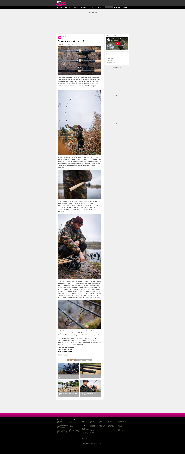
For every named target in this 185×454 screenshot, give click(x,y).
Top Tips (83, 437)
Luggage (71, 426)
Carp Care (59, 434)
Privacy (119, 429)
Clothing (70, 421)
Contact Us (120, 424)
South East (92, 425)
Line (70, 425)
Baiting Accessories (61, 427)
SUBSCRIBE (100, 7)
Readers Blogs (85, 438)
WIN (95, 7)
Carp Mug (101, 421)
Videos (88, 360)
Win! (119, 422)
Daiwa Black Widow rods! (87, 376)
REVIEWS (60, 7)
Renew (109, 422)
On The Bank (84, 432)
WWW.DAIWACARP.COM (65, 351)
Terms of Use (120, 430)
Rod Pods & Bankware (73, 430)
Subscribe (110, 421)
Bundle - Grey (101, 426)
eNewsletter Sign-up (122, 421)
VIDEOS (80, 7)
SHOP (75, 7)
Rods (70, 429)
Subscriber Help (111, 62)
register (66, 355)
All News (83, 421)
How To (83, 430)
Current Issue (84, 422)
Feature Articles (85, 427)
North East (92, 421)
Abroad (91, 427)
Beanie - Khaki (102, 425)
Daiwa (63, 37)
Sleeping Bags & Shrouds (74, 431)
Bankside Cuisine (85, 429)
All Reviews (59, 421)
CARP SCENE (90, 7)
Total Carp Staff (62, 44)
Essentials (84, 428)
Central (91, 424)
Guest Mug (101, 422)
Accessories (59, 422)
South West (92, 426)
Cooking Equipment (73, 422)
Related (71, 360)
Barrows (58, 428)
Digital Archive (110, 58)
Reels (70, 427)
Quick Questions (85, 433)
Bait (58, 424)
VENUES (84, 7)
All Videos (92, 432)
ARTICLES (70, 7)
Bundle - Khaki (102, 427)
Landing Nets (71, 424)
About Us (120, 425)
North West (92, 422)
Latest (80, 360)
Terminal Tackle (72, 433)
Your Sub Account (111, 57)
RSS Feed (120, 426)
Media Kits (120, 427)
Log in (59, 355)
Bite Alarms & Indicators (62, 431)
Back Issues (110, 425)
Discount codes (111, 60)
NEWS (65, 7)
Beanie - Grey (101, 424)
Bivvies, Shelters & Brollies (62, 432)
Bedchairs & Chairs (61, 430)
